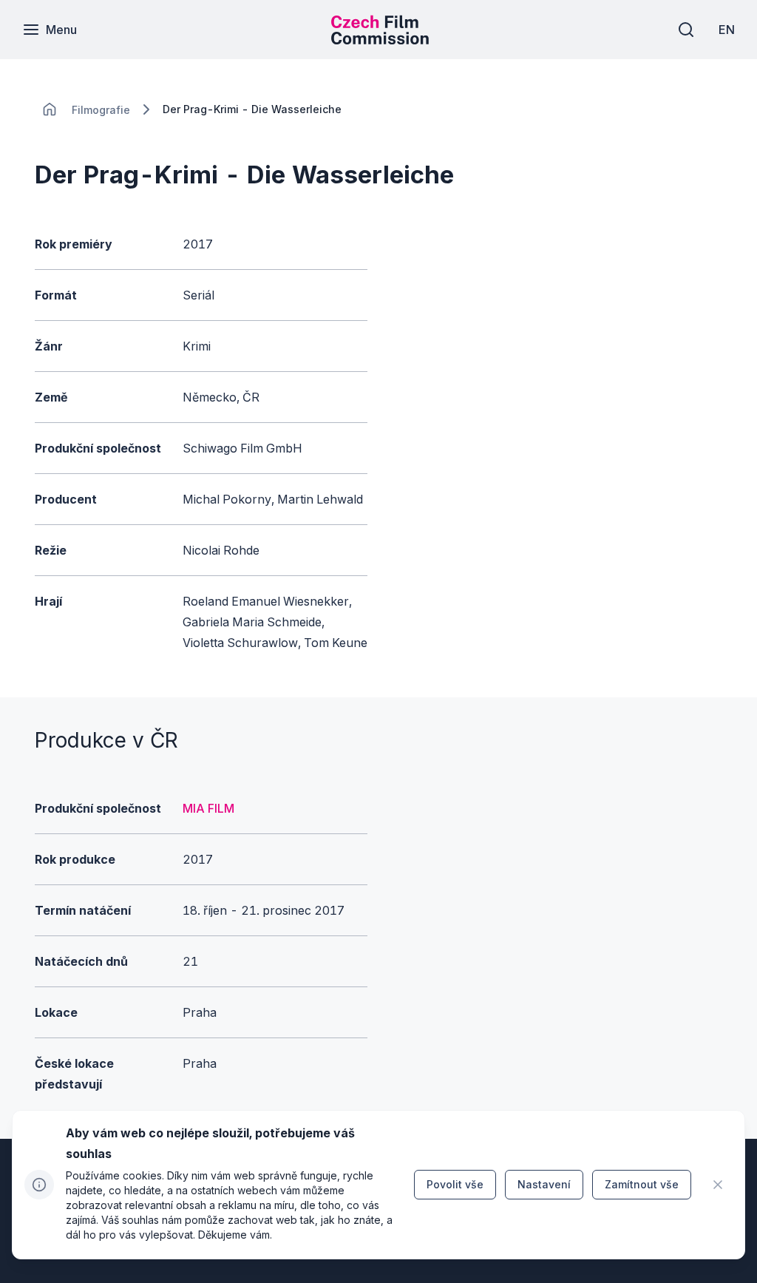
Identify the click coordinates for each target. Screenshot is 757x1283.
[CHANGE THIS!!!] (49, 109)
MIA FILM (208, 808)
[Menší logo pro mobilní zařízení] (380, 40)
